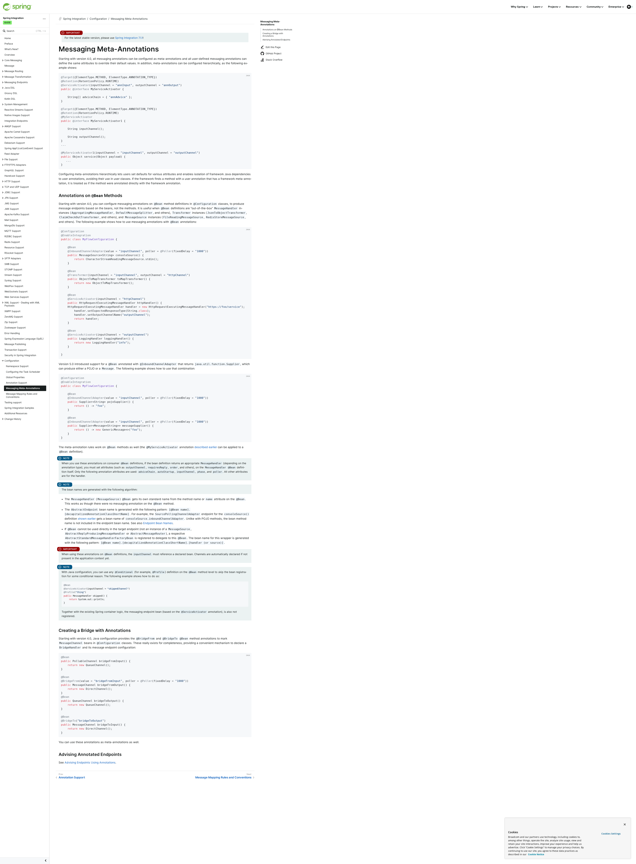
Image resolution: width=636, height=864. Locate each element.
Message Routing (13, 71)
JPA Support (11, 197)
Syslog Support (12, 280)
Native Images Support (17, 115)
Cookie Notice (535, 854)
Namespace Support (17, 366)
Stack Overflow (274, 59)
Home (7, 38)
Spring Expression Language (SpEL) (24, 338)
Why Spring (518, 6)
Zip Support (10, 322)
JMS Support (11, 203)
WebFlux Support (13, 286)
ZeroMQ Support (13, 316)
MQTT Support (12, 230)
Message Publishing (15, 344)
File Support (11, 159)
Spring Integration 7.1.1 (129, 37)
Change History (12, 419)
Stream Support (13, 274)
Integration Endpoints (16, 120)
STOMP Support (13, 269)
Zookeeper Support (15, 327)
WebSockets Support (15, 291)
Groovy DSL (10, 93)
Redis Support (12, 242)
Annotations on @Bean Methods (277, 29)
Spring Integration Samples (19, 407)
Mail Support (11, 220)
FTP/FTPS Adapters (15, 164)
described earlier (205, 447)
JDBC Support (12, 192)
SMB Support (11, 264)
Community (594, 6)
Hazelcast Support (14, 175)
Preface (8, 43)
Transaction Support (15, 349)
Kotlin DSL (9, 98)
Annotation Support (16, 382)
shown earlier (87, 518)
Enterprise (615, 6)
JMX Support (11, 208)
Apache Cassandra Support (19, 137)
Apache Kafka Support (16, 214)
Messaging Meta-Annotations (23, 388)
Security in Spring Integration (20, 355)
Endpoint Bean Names (158, 523)
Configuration (11, 360)
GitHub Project (273, 53)
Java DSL (9, 87)
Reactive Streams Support (18, 109)
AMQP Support (12, 126)
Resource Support (14, 247)
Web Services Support (16, 297)
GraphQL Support (14, 170)
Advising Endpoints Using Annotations (90, 762)
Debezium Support (14, 142)
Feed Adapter (11, 153)
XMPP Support (12, 311)
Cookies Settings (611, 833)
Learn (536, 6)
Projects (553, 6)
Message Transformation (17, 76)
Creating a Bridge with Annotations (273, 34)
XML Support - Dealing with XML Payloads (22, 304)
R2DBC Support (13, 236)
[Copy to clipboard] (248, 165)
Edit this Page (273, 47)
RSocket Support (13, 252)
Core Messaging (13, 60)
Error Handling (12, 333)
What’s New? (11, 49)
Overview (9, 54)
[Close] (624, 824)
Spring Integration (74, 18)
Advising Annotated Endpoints (276, 39)
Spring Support (23, 148)
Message (9, 65)
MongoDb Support (14, 225)
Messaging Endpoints (16, 82)
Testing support (13, 402)
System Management (15, 104)
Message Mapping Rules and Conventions (21, 395)
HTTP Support (12, 181)
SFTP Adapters (12, 258)
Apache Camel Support (17, 131)
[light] (630, 7)
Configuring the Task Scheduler (23, 371)
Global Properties (15, 377)
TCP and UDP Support (16, 186)
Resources (572, 6)
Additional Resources (15, 413)
